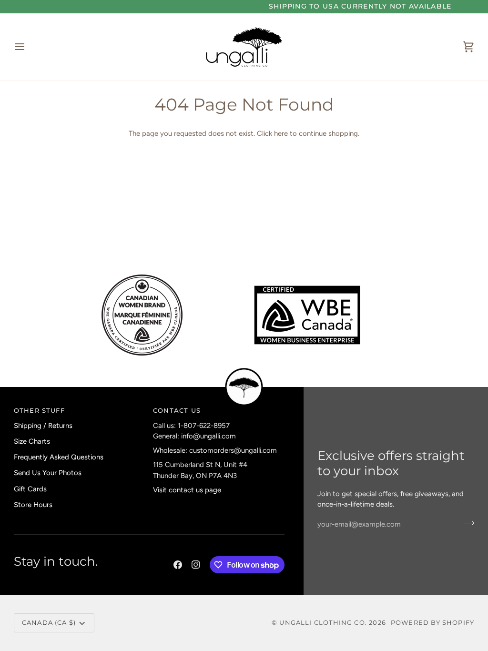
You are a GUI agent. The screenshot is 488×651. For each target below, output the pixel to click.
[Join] (466, 522)
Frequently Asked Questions (58, 457)
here (281, 133)
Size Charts (32, 441)
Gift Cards (30, 489)
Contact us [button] (177, 410)
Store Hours (33, 504)
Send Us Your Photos (47, 472)
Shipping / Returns (43, 425)
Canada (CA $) (49, 622)
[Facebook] (177, 564)
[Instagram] (196, 564)
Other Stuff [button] (39, 410)
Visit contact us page (187, 490)
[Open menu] (28, 47)
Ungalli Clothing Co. (324, 622)
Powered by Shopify (432, 622)
